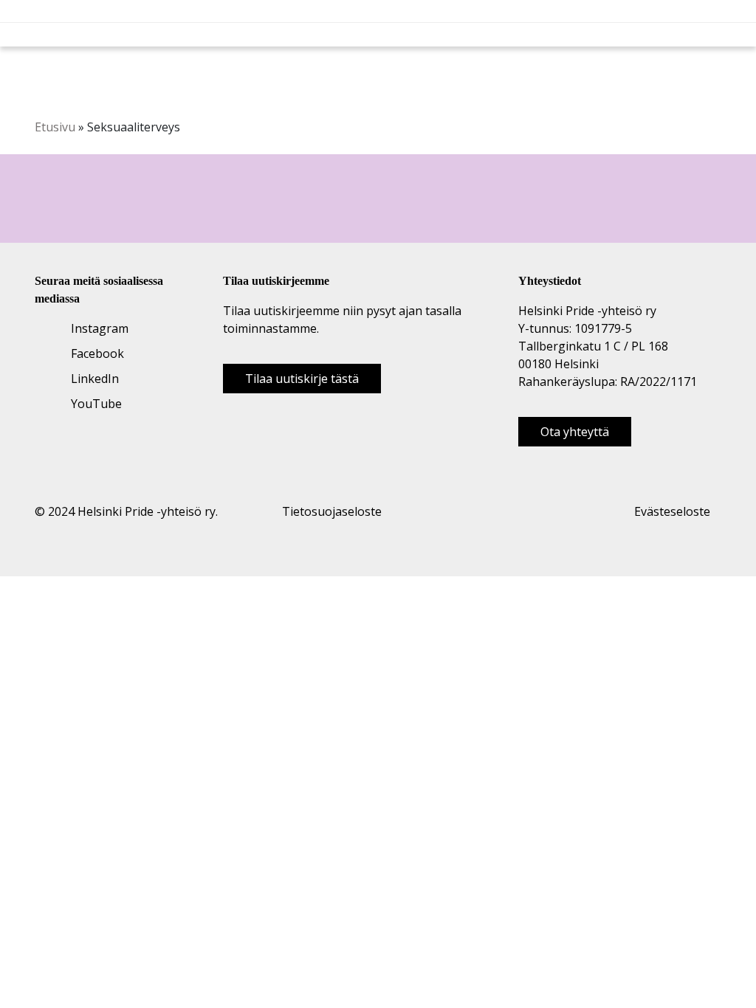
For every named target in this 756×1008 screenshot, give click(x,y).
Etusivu (55, 127)
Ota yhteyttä (574, 432)
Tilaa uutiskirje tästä (302, 378)
